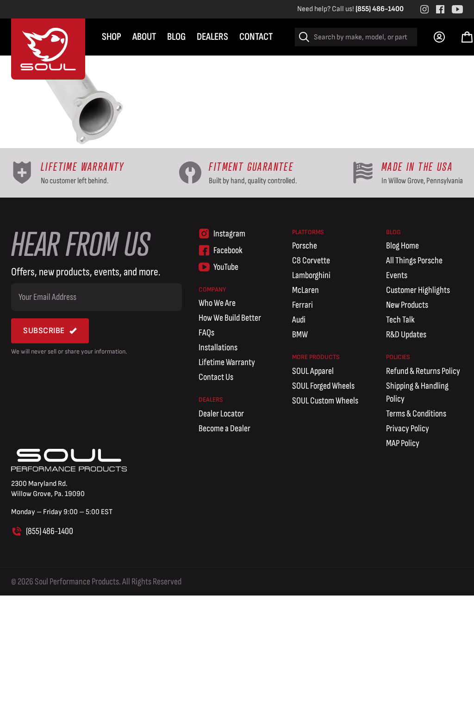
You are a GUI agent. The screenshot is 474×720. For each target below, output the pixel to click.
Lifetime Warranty (227, 362)
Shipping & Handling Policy (417, 392)
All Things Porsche (414, 260)
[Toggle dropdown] (439, 37)
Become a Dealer (224, 428)
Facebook (228, 250)
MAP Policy (402, 443)
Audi (299, 319)
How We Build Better (230, 317)
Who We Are (217, 303)
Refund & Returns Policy (423, 371)
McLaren (305, 290)
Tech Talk (400, 319)
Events (396, 275)
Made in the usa (417, 167)
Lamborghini (311, 275)
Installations (218, 347)
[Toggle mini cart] (467, 37)
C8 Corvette (311, 260)
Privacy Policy (407, 428)
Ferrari (302, 304)
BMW (300, 334)
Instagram (229, 233)
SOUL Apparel (313, 371)
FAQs (206, 332)
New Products (407, 304)
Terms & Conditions (416, 413)
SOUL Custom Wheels (325, 400)
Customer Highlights (418, 290)
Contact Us (216, 377)
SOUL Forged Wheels (323, 385)
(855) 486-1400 (380, 9)
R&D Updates (406, 334)
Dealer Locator (221, 413)
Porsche (304, 245)
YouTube (225, 267)
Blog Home (402, 245)
